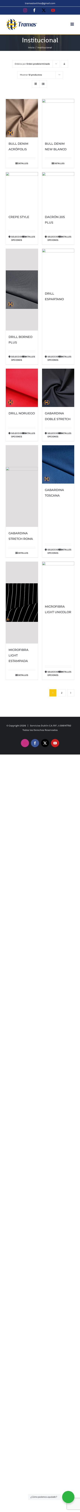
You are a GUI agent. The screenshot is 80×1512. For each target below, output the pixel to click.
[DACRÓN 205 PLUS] (58, 191)
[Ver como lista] (43, 84)
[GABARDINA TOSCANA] (58, 464)
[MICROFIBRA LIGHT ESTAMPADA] (22, 602)
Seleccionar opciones (16, 238)
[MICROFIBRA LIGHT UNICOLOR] (58, 581)
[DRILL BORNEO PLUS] (22, 290)
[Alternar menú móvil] (72, 24)
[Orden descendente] (64, 64)
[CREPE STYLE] (22, 191)
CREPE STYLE (19, 217)
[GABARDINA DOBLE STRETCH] (58, 388)
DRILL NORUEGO (22, 413)
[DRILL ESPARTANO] (58, 268)
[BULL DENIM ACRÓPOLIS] (22, 118)
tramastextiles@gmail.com (40, 3)
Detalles (23, 163)
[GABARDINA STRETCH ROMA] (22, 486)
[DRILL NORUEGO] (22, 388)
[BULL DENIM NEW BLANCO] (58, 118)
